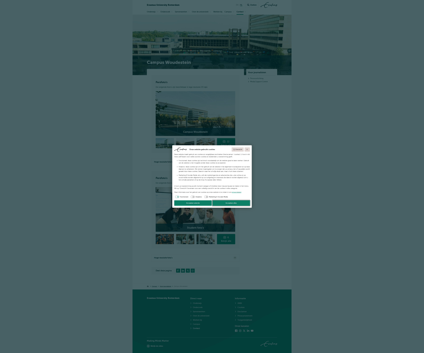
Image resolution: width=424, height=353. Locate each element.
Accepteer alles (231, 203)
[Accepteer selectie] (247, 149)
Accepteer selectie (193, 203)
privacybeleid (236, 192)
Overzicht (238, 149)
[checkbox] (181, 197)
